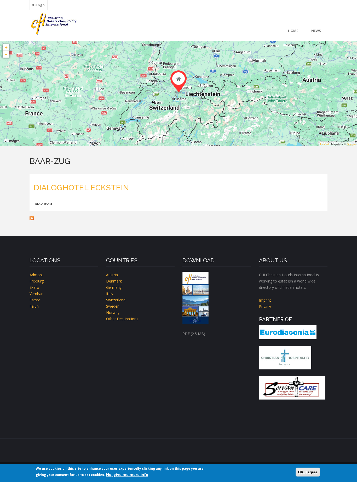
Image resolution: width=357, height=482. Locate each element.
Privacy (265, 306)
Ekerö (34, 287)
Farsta (35, 299)
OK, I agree (308, 472)
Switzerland (115, 299)
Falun (34, 306)
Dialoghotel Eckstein (81, 187)
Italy (109, 293)
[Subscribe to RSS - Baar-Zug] (178, 218)
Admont (36, 274)
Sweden (112, 306)
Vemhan (36, 293)
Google (351, 144)
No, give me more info (127, 474)
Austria (112, 274)
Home (293, 30)
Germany (114, 287)
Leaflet (324, 144)
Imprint (265, 300)
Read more (43, 204)
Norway (112, 312)
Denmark (114, 281)
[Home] (53, 23)
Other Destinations (122, 318)
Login (40, 5)
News (316, 30)
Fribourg (37, 281)
